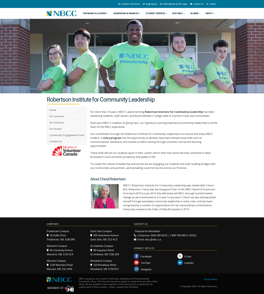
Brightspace (151, 3)
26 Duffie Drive (58, 235)
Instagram (146, 269)
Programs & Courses (94, 13)
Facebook (146, 256)
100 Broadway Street (104, 265)
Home (52, 110)
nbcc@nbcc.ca (153, 239)
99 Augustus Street (103, 250)
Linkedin (189, 263)
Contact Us (198, 3)
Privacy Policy (210, 279)
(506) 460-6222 (158, 235)
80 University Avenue (61, 250)
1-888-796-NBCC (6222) (183, 235)
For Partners (56, 122)
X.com (187, 256)
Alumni (194, 13)
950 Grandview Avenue (106, 235)
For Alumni (55, 129)
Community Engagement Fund (66, 135)
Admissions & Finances (126, 13)
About (209, 13)
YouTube (145, 263)
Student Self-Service (130, 3)
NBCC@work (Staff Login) (174, 3)
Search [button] (212, 3)
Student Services (155, 13)
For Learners (56, 116)
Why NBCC (177, 13)
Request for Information (147, 231)
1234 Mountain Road (61, 265)
